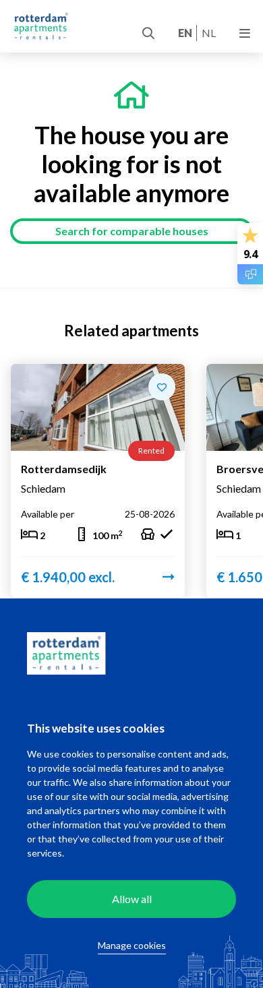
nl (209, 32)
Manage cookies (132, 945)
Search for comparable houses (131, 230)
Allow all (132, 898)
